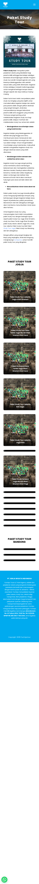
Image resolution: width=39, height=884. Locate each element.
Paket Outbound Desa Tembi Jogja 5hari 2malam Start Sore (20, 368)
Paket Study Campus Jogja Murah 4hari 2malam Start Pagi (20, 481)
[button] (4, 880)
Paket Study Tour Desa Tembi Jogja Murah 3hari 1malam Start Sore (20, 332)
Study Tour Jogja (9, 228)
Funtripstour (18, 240)
